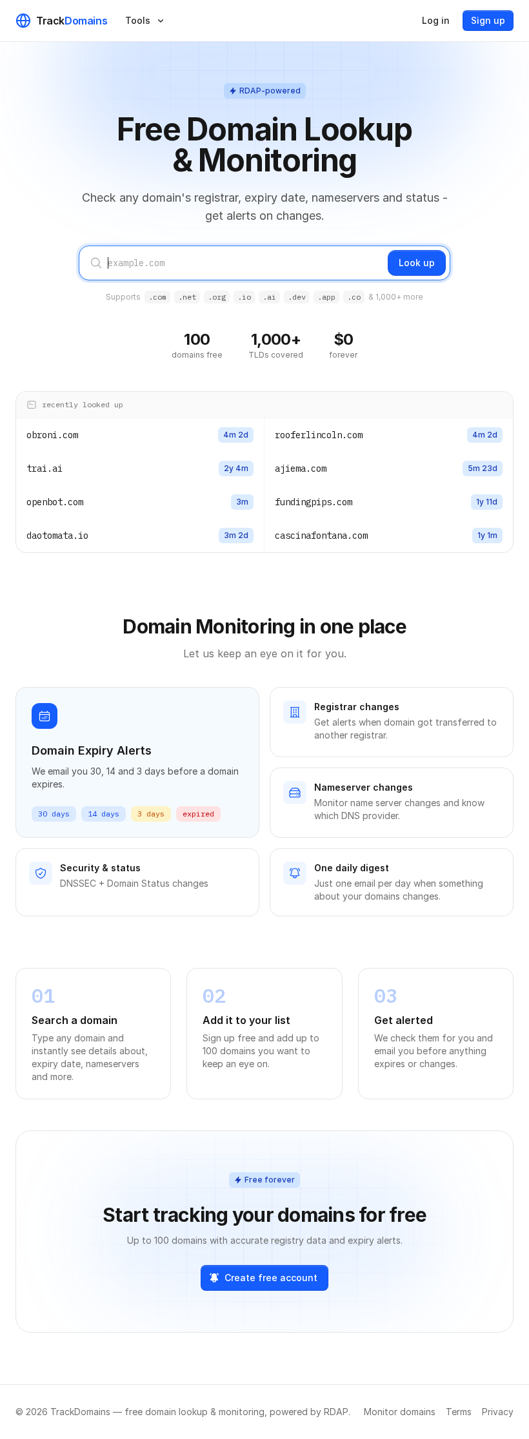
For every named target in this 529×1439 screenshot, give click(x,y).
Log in (436, 20)
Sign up (488, 20)
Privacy (498, 1411)
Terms (459, 1411)
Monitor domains (399, 1411)
